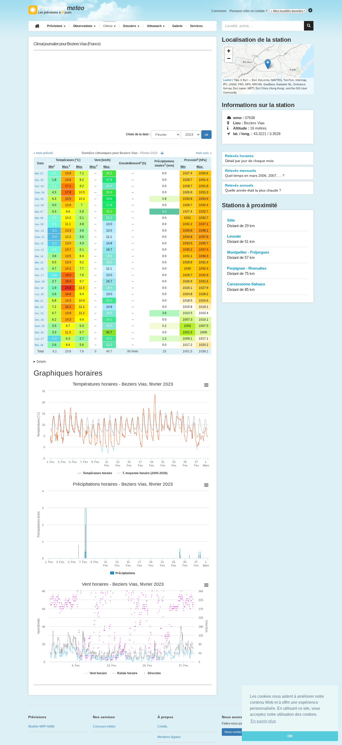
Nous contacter (235, 732)
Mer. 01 (39, 173)
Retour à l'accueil (57, 10)
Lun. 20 (39, 294)
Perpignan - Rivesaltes (246, 271)
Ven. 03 (39, 186)
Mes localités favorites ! (289, 11)
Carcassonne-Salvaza (246, 286)
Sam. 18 (40, 281)
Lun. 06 (39, 205)
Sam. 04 (40, 192)
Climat (108, 26)
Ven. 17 (39, 275)
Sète (241, 223)
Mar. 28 (39, 345)
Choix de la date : (138, 134)
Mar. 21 (39, 300)
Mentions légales (169, 737)
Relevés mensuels (254, 173)
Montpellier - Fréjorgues (248, 255)
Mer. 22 (39, 307)
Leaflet (227, 80)
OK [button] (290, 736)
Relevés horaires (249, 158)
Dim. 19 (39, 288)
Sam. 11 (39, 237)
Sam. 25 (40, 326)
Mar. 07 (39, 211)
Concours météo (104, 726)
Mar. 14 (39, 256)
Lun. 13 (39, 249)
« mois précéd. (44, 153)
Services (196, 26)
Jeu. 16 (39, 268)
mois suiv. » (204, 153)
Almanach (154, 26)
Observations (83, 26)
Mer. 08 (39, 218)
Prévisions (55, 26)
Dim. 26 (39, 332)
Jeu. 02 (39, 180)
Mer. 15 (39, 262)
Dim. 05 (39, 199)
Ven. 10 (39, 230)
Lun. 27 (39, 338)
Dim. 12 (39, 243)
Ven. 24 (39, 319)
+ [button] (228, 51)
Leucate (241, 239)
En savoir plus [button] (263, 721)
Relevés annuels (253, 187)
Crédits (162, 726)
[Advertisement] (123, 90)
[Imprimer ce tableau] (162, 153)
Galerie (177, 26)
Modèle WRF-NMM (41, 726)
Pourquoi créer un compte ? (248, 11)
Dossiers (130, 26)
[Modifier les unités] (310, 10)
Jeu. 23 (39, 313)
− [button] (228, 58)
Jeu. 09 (39, 224)
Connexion (218, 11)
